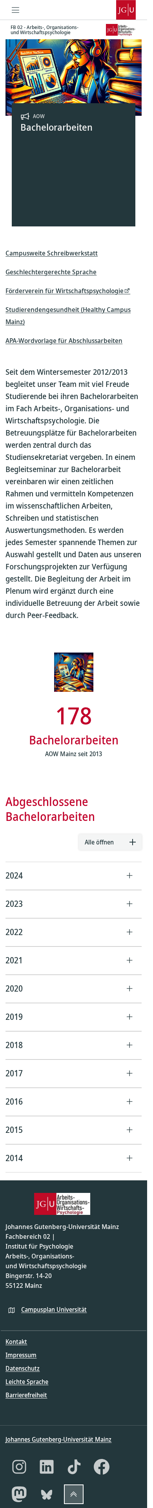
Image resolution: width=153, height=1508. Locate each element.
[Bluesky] (47, 1494)
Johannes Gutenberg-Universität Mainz (58, 1439)
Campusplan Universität (54, 1309)
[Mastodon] (19, 1494)
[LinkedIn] (47, 1467)
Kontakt (16, 1341)
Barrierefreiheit (26, 1395)
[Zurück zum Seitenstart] (74, 1494)
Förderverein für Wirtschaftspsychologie (64, 290)
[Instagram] (19, 1467)
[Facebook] (101, 1467)
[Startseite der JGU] (126, 10)
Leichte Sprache (26, 1381)
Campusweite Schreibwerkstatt (51, 252)
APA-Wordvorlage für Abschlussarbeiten (63, 340)
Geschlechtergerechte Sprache (51, 271)
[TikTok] (74, 1467)
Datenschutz (22, 1368)
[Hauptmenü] (15, 10)
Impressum (20, 1355)
